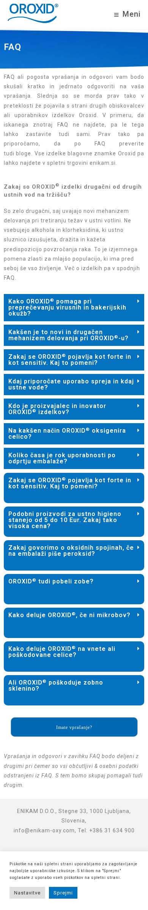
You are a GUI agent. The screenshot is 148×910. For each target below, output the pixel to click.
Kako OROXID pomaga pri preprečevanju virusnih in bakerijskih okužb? (67, 307)
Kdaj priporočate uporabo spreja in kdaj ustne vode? (71, 384)
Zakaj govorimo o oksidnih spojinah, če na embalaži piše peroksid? (71, 550)
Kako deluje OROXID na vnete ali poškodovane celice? (61, 651)
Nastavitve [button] (27, 893)
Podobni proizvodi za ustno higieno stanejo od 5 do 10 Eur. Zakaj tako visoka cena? (64, 520)
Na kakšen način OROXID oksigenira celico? (67, 433)
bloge (23, 153)
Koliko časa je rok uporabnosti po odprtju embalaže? (62, 458)
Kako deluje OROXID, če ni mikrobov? (69, 615)
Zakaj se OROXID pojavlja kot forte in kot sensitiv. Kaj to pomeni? (69, 359)
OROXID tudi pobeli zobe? (51, 581)
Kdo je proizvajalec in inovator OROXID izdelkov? (57, 409)
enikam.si (103, 163)
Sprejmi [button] (63, 893)
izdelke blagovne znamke (82, 153)
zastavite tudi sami (58, 134)
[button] (74, 307)
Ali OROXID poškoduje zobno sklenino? (55, 685)
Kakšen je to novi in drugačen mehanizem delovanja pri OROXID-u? (68, 335)
